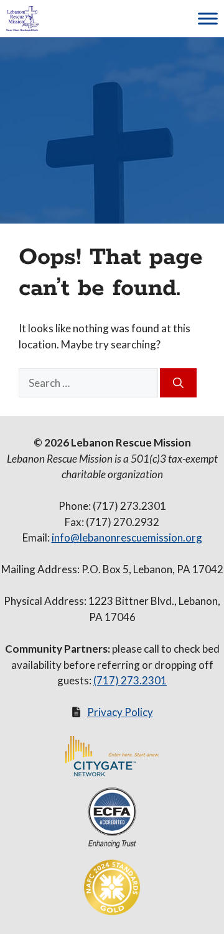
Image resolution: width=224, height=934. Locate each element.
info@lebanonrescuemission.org (127, 537)
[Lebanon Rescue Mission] (22, 18)
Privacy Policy (120, 712)
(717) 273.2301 (130, 680)
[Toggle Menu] (208, 18)
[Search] (178, 383)
